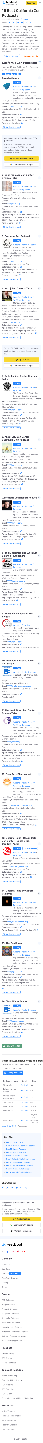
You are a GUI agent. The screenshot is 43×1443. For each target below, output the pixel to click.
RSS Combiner (8, 1389)
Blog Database (8, 1304)
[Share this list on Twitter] (13, 22)
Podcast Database (10, 1309)
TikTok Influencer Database (13, 1341)
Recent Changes (9, 1420)
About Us (6, 1264)
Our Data (6, 1269)
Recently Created (9, 1425)
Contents (24, 19)
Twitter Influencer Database (14, 1336)
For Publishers (8, 1354)
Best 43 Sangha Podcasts (16, 1152)
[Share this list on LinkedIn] (18, 22)
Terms (4, 1287)
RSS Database (8, 1300)
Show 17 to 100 (14, 1046)
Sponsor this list (31, 56)
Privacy (5, 1282)
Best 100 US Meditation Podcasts (18, 1162)
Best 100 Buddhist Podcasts (17, 1156)
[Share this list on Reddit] (22, 22)
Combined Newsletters (12, 1380)
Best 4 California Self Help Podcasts (19, 1172)
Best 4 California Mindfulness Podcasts (20, 1159)
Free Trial (31, 3)
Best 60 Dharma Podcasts (16, 1149)
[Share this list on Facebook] (9, 22)
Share (4, 23)
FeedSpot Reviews (10, 1278)
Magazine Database (10, 1313)
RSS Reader (7, 1358)
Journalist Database (10, 1318)
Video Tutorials (8, 1411)
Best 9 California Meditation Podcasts (20, 1165)
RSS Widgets (7, 1385)
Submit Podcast (11, 56)
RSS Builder (7, 1394)
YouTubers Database (11, 1322)
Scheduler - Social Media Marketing (17, 1398)
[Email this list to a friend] (26, 22)
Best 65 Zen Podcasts (14, 1142)
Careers (11, 1273)
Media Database (9, 1363)
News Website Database (12, 1327)
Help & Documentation (11, 1416)
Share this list (9, 1183)
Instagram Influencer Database (15, 1332)
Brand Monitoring (9, 1375)
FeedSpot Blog (8, 1429)
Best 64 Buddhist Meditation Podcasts (20, 1146)
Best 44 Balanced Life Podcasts (18, 1169)
